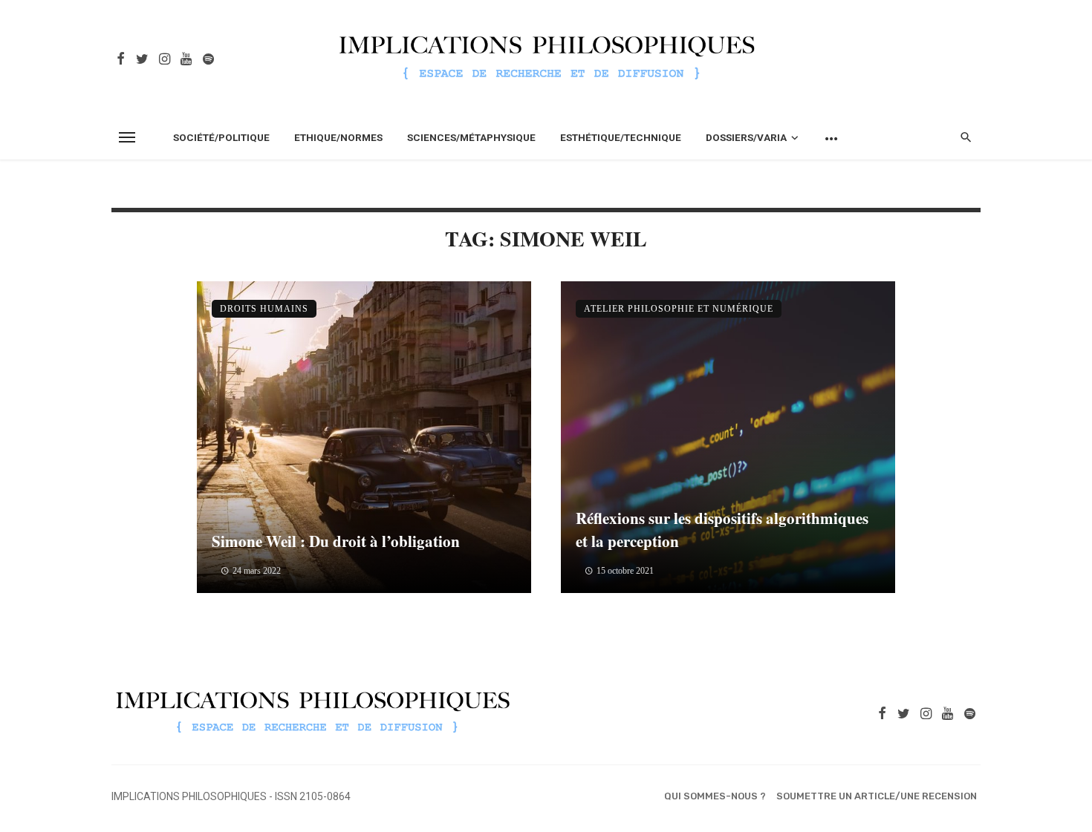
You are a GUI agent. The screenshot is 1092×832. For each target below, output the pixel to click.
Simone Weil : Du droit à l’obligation (336, 541)
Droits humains (264, 309)
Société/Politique (221, 137)
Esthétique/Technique (620, 137)
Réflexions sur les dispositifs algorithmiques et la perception (722, 530)
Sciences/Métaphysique (471, 137)
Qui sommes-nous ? (715, 796)
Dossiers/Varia (746, 137)
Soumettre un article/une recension (876, 796)
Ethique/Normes (338, 137)
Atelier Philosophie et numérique (678, 309)
